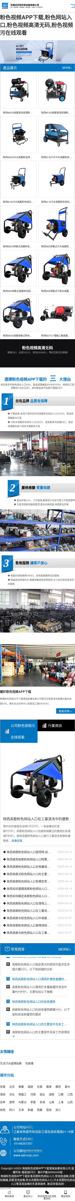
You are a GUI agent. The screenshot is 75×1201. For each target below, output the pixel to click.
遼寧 (12, 1102)
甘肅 (39, 1086)
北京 (12, 1086)
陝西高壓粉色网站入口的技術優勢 (33, 993)
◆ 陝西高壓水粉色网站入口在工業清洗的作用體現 (27, 932)
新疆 (30, 1110)
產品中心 (28, 1196)
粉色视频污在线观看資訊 (47, 1197)
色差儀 (29, 1063)
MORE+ (67, 68)
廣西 (58, 1086)
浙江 (58, 1110)
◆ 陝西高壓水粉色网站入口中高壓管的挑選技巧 (27, 918)
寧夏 (33, 1102)
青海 (42, 1102)
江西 (70, 1094)
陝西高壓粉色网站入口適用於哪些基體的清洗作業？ (40, 970)
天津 (21, 1110)
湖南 (51, 1094)
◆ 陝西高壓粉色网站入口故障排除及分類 (27, 925)
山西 (70, 1102)
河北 (12, 1094)
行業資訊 (55, 725)
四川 (12, 1110)
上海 (60, 1102)
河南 (33, 1094)
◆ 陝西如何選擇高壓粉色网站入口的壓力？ (27, 888)
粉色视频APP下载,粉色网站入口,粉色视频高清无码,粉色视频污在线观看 (36, 24)
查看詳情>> (65, 711)
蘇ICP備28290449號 (50, 1172)
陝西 (2, 1110)
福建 (30, 1086)
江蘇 (60, 1094)
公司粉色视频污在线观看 (23, 731)
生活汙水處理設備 (11, 1063)
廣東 (49, 1086)
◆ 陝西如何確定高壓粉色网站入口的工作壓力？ (27, 896)
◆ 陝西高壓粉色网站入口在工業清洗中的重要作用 (27, 910)
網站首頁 (9, 1196)
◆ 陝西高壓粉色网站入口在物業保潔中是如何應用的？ (27, 866)
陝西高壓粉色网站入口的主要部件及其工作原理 (40, 1015)
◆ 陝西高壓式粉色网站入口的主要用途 (27, 874)
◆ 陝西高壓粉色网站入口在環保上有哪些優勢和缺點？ (27, 903)
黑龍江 (22, 1094)
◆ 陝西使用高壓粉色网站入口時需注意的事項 (27, 859)
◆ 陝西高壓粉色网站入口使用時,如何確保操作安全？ (27, 852)
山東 (51, 1102)
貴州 (67, 1086)
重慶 (21, 1086)
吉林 (2, 1102)
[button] (36, 60)
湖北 (42, 1094)
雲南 (49, 1110)
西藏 (39, 1110)
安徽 (2, 1086)
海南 (2, 1094)
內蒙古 (22, 1102)
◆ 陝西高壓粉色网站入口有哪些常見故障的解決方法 (27, 881)
